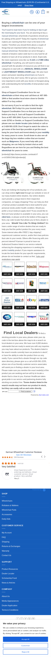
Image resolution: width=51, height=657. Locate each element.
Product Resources (10, 569)
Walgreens (14, 141)
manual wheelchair (10, 36)
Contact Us (6, 555)
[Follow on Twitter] (25, 619)
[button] (32, 12)
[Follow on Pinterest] (29, 619)
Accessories (7, 514)
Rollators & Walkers (10, 505)
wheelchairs (30, 75)
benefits (27, 84)
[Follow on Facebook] (18, 619)
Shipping (5, 542)
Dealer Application (9, 605)
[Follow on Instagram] (21, 619)
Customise (25, 646)
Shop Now (29, 5)
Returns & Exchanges (11, 546)
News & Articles (8, 583)
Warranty (5, 551)
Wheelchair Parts (9, 510)
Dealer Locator (8, 574)
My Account (7, 533)
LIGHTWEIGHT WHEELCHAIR (17, 72)
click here (6, 217)
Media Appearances (10, 601)
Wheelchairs (7, 501)
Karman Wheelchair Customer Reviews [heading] (24, 452)
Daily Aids (6, 519)
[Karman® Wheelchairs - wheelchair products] (10, 12)
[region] (25, 638)
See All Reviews (23, 454)
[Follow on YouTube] (33, 619)
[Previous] (1, 173)
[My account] (37, 12)
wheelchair (18, 22)
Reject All (25, 652)
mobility (45, 132)
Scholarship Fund (9, 578)
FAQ (4, 537)
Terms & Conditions (10, 610)
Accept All (25, 639)
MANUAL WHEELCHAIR (36, 69)
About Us (6, 596)
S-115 (32, 60)
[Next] (49, 173)
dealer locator (21, 123)
